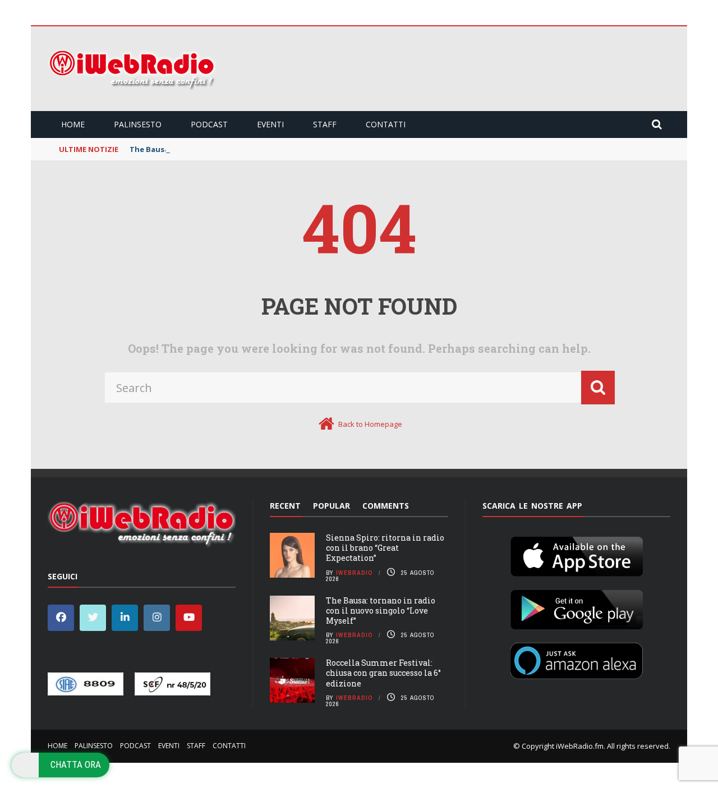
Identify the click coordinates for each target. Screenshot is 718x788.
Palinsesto (138, 124)
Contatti (386, 124)
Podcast (209, 124)
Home (73, 124)
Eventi (270, 124)
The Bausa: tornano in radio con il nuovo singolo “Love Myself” (380, 610)
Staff (325, 124)
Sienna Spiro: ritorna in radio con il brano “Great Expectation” (385, 547)
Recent (285, 505)
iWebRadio (354, 573)
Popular (331, 505)
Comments (385, 505)
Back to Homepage (370, 424)
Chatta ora (75, 764)
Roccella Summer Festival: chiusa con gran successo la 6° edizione (383, 672)
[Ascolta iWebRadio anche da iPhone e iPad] (576, 554)
